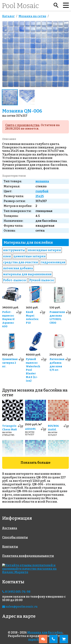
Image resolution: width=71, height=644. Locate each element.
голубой (42, 191)
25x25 (40, 196)
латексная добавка (18, 268)
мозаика (42, 181)
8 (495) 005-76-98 (17, 591)
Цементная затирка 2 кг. (10, 363)
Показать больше (35, 463)
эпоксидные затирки (44, 250)
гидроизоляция (53, 262)
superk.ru (35, 639)
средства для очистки (20, 262)
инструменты (14, 250)
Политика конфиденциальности (28, 556)
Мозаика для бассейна (45, 632)
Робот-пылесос (15, 280)
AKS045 (30, 429)
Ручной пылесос (41, 280)
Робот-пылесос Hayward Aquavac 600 (8, 319)
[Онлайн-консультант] (43, 639)
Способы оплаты (15, 537)
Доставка (9, 528)
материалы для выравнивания (27, 274)
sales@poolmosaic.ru (21, 606)
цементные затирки (29, 256)
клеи (7, 256)
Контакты (10, 546)
